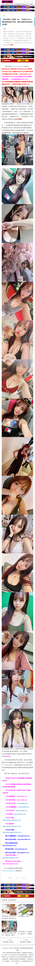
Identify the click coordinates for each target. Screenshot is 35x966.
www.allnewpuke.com (9, 845)
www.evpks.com (22, 796)
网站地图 (22, 948)
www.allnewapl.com (21, 849)
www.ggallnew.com (23, 852)
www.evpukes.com (20, 814)
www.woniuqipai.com (18, 66)
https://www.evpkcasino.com (12, 826)
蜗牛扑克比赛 (9, 4)
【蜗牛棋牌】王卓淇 (23, 916)
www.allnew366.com (24, 839)
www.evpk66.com (22, 803)
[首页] (32, 954)
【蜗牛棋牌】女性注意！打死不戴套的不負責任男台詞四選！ (9, 918)
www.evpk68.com (21, 810)
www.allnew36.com (24, 836)
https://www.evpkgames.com (12, 820)
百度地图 (27, 948)
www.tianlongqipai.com (10, 857)
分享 (24, 878)
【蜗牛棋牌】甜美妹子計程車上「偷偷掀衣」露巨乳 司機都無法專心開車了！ (9, 935)
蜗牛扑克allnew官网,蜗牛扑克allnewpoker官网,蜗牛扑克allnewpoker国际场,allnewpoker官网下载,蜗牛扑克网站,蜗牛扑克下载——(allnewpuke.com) (17, 71)
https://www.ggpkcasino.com (12, 832)
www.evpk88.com (23, 807)
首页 (4, 4)
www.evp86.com (22, 800)
